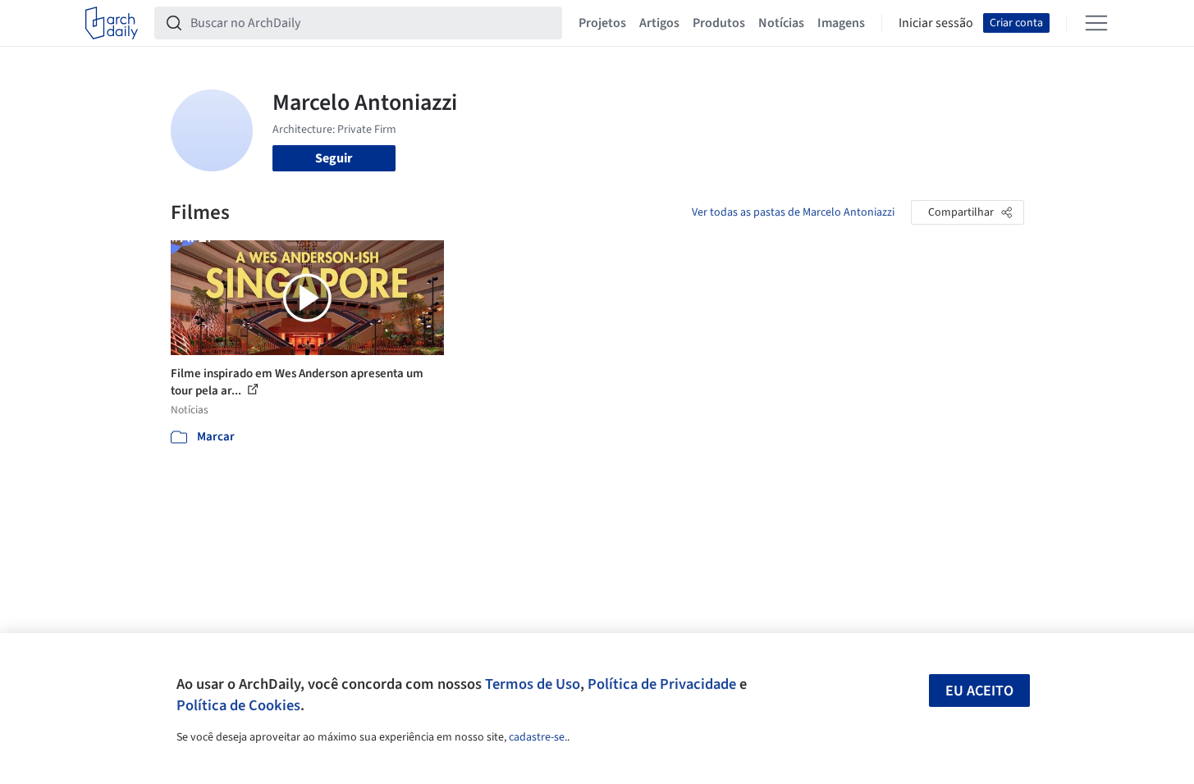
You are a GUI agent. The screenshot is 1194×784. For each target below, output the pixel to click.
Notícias (781, 23)
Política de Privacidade (662, 684)
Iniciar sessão (936, 23)
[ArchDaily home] (111, 23)
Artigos (659, 23)
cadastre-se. (538, 737)
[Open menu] (1096, 23)
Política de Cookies (238, 705)
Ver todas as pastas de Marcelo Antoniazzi (793, 212)
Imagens (841, 23)
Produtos (719, 23)
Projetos (602, 23)
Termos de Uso (532, 684)
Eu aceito (979, 691)
